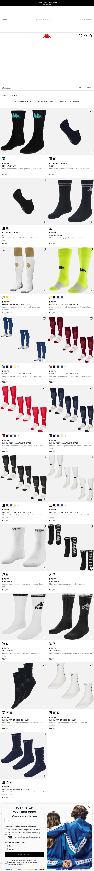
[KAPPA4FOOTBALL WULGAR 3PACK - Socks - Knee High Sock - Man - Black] (54, 297)
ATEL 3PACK (22, 583)
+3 (65, 297)
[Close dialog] (89, 807)
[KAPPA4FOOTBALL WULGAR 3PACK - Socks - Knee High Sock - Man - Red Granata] (50, 366)
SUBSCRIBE (24, 855)
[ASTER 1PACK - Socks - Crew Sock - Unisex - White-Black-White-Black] (3, 643)
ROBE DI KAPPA (85, 19)
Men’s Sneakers (45, 101)
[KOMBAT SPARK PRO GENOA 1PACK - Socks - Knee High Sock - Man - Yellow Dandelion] (7, 297)
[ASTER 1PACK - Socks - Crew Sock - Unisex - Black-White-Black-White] (7, 643)
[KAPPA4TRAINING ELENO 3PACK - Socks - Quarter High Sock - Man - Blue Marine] (11, 712)
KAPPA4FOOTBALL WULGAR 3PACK (69, 306)
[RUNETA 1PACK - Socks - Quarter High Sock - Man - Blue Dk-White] (50, 228)
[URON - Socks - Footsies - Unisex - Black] (54, 158)
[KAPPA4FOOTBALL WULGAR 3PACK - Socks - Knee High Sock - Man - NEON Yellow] (50, 297)
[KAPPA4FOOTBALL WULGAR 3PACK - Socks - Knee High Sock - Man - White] (50, 505)
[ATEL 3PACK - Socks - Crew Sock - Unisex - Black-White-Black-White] (7, 574)
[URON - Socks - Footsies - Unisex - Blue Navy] (50, 158)
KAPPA (4, 19)
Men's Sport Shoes (69, 101)
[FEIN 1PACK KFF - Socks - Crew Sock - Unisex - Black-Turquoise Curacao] (3, 158)
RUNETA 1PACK (67, 235)
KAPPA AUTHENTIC (43, 19)
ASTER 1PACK (21, 652)
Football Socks (23, 101)
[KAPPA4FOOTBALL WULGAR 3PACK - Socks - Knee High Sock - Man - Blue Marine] (58, 297)
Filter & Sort (85, 88)
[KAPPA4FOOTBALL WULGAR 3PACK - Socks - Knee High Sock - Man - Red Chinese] (3, 435)
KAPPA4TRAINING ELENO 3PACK (23, 721)
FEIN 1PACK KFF (21, 166)
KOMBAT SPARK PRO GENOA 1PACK (21, 306)
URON (69, 166)
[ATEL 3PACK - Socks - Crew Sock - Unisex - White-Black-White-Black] (3, 574)
